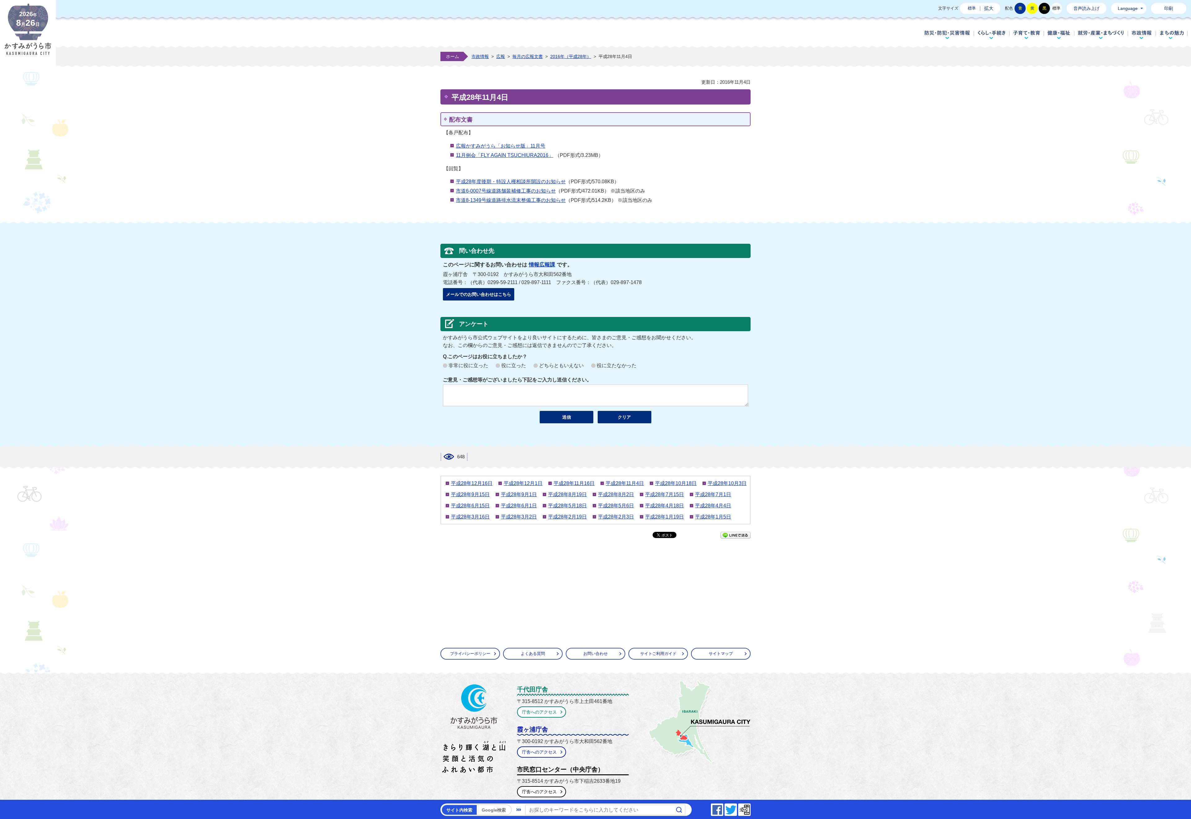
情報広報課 (542, 265)
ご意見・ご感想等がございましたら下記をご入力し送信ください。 (517, 379)
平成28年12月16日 (472, 483)
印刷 (1168, 8)
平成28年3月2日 (519, 516)
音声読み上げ (1086, 8)
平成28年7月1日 (713, 494)
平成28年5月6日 (616, 505)
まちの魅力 (1172, 35)
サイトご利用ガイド (658, 653)
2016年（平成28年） (570, 56)
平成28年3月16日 (470, 516)
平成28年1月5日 (713, 516)
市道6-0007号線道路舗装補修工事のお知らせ (506, 191)
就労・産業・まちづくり (1101, 35)
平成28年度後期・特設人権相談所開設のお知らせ (511, 181)
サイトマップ (721, 653)
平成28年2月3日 (616, 516)
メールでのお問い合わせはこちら (478, 294)
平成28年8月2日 (616, 494)
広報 (500, 56)
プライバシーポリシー (470, 653)
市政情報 (1142, 35)
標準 (972, 8)
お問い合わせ (595, 653)
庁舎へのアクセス (539, 712)
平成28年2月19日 (567, 516)
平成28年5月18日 (567, 505)
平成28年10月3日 (727, 483)
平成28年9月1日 (519, 494)
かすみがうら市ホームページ (28, 34)
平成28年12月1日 (523, 483)
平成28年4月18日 (664, 505)
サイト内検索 (459, 810)
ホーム (452, 56)
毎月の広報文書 (527, 56)
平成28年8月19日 (567, 494)
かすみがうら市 (474, 730)
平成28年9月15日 (470, 494)
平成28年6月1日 (519, 505)
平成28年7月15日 (664, 494)
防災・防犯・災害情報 (947, 35)
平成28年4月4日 (713, 505)
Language (1128, 8)
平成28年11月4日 (625, 483)
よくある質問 (533, 653)
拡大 (988, 8)
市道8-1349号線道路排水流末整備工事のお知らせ (511, 200)
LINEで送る (735, 535)
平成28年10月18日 (676, 483)
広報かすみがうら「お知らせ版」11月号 (500, 146)
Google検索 (494, 810)
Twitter (736, 808)
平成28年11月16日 (574, 483)
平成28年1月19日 (664, 516)
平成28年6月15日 (470, 505)
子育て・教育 (1026, 35)
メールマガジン (750, 808)
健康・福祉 (1059, 35)
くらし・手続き (991, 35)
